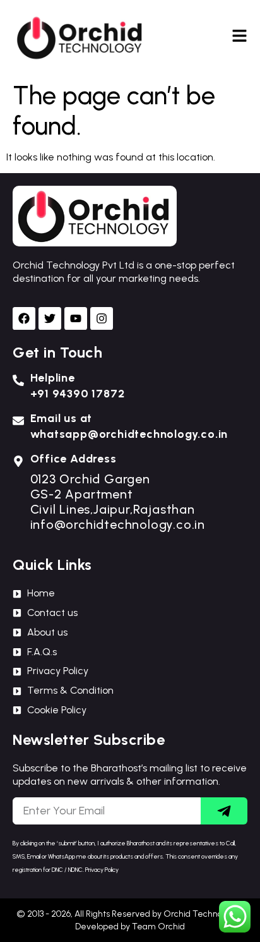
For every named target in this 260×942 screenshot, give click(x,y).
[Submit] (224, 810)
